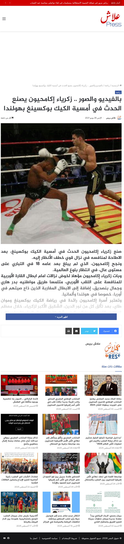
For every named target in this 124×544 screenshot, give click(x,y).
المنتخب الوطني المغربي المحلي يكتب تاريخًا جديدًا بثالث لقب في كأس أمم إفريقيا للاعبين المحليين (63, 402)
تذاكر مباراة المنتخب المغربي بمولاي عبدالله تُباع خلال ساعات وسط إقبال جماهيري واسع (20, 441)
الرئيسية (116, 85)
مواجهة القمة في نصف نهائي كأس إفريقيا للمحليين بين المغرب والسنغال (103, 478)
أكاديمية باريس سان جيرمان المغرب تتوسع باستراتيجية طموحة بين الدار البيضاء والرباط (20, 519)
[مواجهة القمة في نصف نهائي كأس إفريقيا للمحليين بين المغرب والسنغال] (103, 463)
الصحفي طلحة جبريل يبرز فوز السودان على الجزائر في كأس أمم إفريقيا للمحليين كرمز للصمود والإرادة (61, 480)
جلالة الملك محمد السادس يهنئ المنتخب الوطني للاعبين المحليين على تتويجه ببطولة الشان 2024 (105, 402)
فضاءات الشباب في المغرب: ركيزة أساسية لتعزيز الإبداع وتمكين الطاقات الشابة (19, 480)
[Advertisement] (62, 58)
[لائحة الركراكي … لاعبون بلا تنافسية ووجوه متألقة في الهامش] (19, 385)
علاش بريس (111, 118)
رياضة (107, 85)
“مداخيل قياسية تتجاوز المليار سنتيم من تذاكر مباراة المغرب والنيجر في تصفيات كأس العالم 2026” (104, 441)
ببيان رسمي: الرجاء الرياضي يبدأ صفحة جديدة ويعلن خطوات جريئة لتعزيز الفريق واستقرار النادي (105, 519)
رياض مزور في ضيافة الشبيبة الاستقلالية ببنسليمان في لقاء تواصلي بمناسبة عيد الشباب (69, 2)
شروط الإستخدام (69, 538)
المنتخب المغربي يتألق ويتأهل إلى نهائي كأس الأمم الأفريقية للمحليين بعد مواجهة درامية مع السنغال (62, 441)
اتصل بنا (33, 538)
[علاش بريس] (111, 18)
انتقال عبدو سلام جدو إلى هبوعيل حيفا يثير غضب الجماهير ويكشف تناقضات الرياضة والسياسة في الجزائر (61, 519)
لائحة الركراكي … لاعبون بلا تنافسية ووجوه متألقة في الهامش (20, 400)
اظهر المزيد (62, 316)
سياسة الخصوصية (49, 538)
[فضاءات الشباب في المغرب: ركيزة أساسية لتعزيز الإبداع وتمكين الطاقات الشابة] (19, 463)
